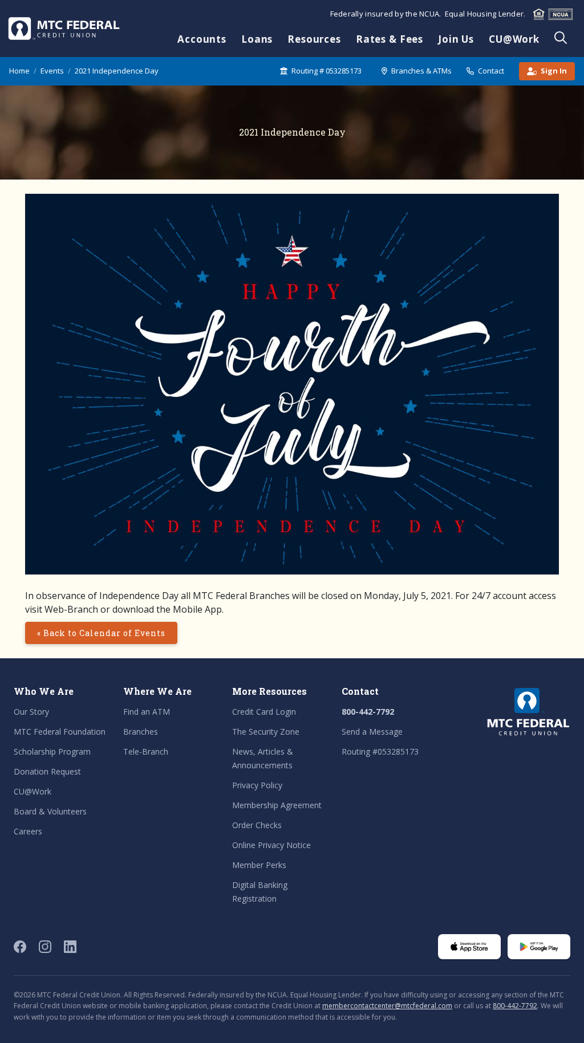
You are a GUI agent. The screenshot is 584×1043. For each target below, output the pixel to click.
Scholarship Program (52, 751)
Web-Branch (71, 609)
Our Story (31, 711)
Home (19, 71)
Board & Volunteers (50, 811)
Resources (314, 39)
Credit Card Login (264, 711)
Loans (257, 39)
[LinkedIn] (70, 946)
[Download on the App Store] (469, 946)
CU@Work (514, 39)
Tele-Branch (145, 751)
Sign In (554, 71)
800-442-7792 (368, 711)
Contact (491, 71)
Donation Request (47, 771)
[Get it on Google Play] (539, 946)
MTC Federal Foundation (60, 731)
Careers (28, 831)
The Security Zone (265, 731)
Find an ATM (146, 711)
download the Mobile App (167, 609)
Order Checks (257, 825)
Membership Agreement (277, 805)
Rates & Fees (389, 39)
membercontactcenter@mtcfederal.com (387, 1006)
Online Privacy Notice (271, 845)
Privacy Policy (257, 785)
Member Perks (259, 864)
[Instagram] (45, 946)
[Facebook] (20, 946)
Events (52, 71)
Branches (140, 731)
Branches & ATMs (421, 71)
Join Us (456, 39)
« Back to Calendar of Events (101, 633)
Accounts (201, 39)
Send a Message (372, 731)
